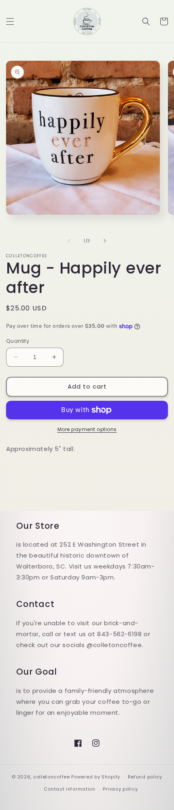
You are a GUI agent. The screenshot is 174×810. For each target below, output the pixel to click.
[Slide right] (105, 241)
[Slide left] (69, 241)
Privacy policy (120, 789)
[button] (10, 21)
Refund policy (145, 777)
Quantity (17, 341)
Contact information (69, 789)
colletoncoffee (51, 776)
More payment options (87, 429)
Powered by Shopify (95, 776)
